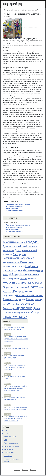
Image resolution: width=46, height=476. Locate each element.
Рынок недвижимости (11, 443)
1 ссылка (17, 470)
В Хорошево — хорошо (14, 206)
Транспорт (9, 308)
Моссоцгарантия (11, 278)
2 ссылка (25, 470)
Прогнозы (37, 295)
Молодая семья (29, 274)
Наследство (32, 278)
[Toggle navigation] (40, 4)
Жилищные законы (10, 437)
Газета (6, 430)
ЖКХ (5, 440)
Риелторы (32, 299)
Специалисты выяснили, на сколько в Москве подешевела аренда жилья (14, 367)
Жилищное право (9, 449)
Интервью (27, 262)
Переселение (22, 291)
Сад (40, 299)
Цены (36, 308)
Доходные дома (8, 254)
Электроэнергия (21, 312)
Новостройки (34, 282)
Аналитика (10, 242)
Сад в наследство (12, 208)
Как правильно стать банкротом (18, 348)
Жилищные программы (11, 446)
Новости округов (15, 282)
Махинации (30, 270)
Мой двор (14, 274)
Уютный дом (8, 456)
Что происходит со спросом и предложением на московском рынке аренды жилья (16, 339)
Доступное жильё (26, 250)
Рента (24, 299)
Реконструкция (12, 299)
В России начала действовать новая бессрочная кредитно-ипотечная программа (15, 419)
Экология (8, 312)
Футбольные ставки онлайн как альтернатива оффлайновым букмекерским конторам (16, 388)
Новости (6, 321)
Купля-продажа (12, 270)
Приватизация (24, 295)
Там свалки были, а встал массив (18, 204)
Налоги (23, 278)
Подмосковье (9, 295)
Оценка (41, 287)
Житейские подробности (14, 210)
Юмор (34, 312)
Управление (23, 308)
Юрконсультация (15, 317)
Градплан (32, 242)
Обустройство (11, 287)
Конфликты (31, 266)
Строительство (13, 303)
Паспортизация (8, 292)
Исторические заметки (14, 266)
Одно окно (24, 287)
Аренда (21, 242)
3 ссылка (33, 470)
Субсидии (29, 303)
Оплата (33, 287)
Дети (22, 246)
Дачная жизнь (11, 246)
